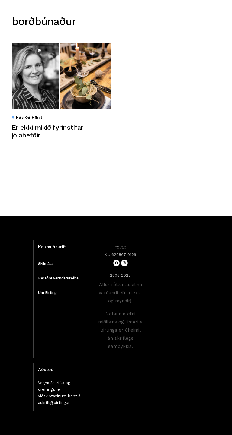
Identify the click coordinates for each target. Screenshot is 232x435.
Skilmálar (46, 263)
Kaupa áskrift (52, 247)
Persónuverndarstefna (58, 278)
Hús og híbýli (29, 117)
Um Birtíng (47, 292)
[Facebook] (116, 263)
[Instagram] (124, 263)
